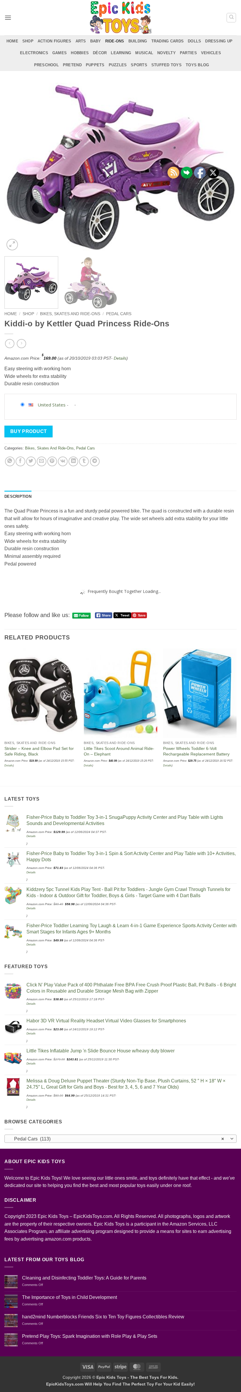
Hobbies (80, 53)
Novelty (166, 53)
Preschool (46, 65)
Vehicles (211, 53)
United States (52, 405)
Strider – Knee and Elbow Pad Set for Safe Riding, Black (39, 751)
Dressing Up (218, 41)
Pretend (72, 65)
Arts (81, 41)
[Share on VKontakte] (63, 461)
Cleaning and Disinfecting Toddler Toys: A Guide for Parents (84, 1277)
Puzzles (118, 65)
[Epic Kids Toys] (120, 17)
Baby (95, 41)
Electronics (34, 53)
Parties (188, 53)
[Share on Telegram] (95, 461)
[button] (7, 17)
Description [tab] (17, 496)
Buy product (28, 431)
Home (12, 41)
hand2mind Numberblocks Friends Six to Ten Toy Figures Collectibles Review (103, 1316)
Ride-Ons (114, 41)
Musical (144, 53)
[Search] (231, 17)
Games (59, 53)
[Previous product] (21, 343)
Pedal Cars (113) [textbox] (117, 1138)
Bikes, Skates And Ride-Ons (70, 314)
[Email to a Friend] (41, 461)
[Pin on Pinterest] (52, 461)
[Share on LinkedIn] (73, 461)
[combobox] (120, 1139)
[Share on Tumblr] (84, 461)
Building (137, 41)
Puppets (95, 65)
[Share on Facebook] (20, 461)
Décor (100, 53)
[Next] (236, 717)
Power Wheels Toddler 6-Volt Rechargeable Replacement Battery (196, 751)
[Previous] (16, 167)
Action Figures (54, 41)
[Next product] (9, 343)
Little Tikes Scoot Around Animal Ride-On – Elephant (119, 751)
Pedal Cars (118, 314)
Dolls (194, 41)
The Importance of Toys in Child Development (69, 1297)
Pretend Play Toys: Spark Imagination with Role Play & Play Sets (89, 1336)
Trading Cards (167, 41)
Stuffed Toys (166, 65)
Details (120, 358)
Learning (121, 53)
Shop (28, 41)
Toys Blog (197, 65)
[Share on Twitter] (31, 461)
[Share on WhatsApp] (10, 461)
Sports (139, 65)
